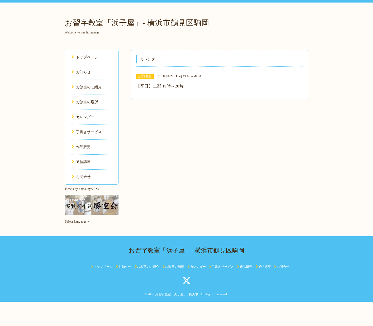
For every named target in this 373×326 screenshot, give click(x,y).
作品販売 (83, 147)
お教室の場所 (87, 102)
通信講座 (83, 162)
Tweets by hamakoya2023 (82, 189)
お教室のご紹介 (89, 87)
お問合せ (83, 177)
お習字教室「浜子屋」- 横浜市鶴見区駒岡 (137, 23)
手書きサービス (89, 132)
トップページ (87, 57)
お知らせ (83, 72)
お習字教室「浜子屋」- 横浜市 (176, 294)
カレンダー (85, 117)
